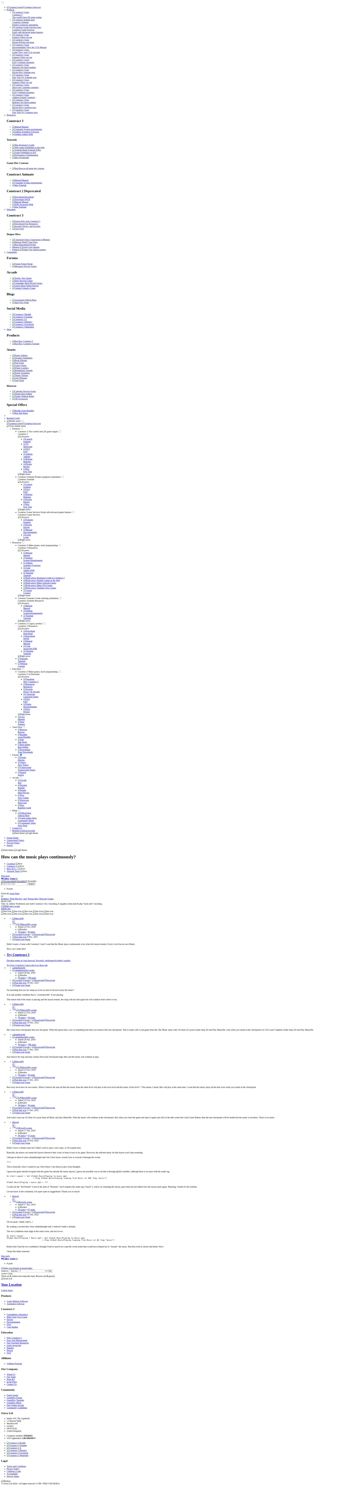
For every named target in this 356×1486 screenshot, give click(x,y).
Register (10, 418)
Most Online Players (29, 286)
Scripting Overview (30, 132)
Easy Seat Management (17, 1340)
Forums (15, 755)
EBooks (23, 360)
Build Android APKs (31, 150)
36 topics (22, 978)
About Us (11, 1374)
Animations (27, 358)
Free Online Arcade (15, 1405)
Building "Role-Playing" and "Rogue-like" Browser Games (27, 899)
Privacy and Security (31, 226)
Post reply (5, 876)
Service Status (13, 1476)
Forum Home (26, 264)
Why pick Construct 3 (30, 221)
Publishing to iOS (28, 152)
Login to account (27, 830)
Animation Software (15, 1304)
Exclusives (23, 399)
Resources (11, 115)
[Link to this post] (19, 937)
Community (12, 252)
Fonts (21, 363)
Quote (27, 939)
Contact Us (17, 828)
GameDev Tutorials (15, 1400)
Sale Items (23, 413)
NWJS (27, 199)
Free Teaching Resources (18, 1343)
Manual (24, 127)
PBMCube (6, 909)
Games (23, 365)
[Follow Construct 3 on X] (19, 319)
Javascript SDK (26, 204)
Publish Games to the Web (48, 580)
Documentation (13, 1322)
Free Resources (31, 224)
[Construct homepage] (24, 7)
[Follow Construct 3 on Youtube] (22, 317)
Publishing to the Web (34, 147)
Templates (25, 373)
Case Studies (12, 1327)
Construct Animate (39, 477)
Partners (10, 1348)
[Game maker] (24, 423)
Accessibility (12, 1474)
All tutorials (23, 157)
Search (10, 845)
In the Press (12, 1382)
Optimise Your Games (46, 588)
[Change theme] (25, 833)
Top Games (26, 278)
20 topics (22, 1135)
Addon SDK (27, 134)
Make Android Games (46, 583)
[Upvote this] (21, 934)
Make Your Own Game (17, 1317)
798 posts (32, 978)
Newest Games (26, 281)
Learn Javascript (14, 1345)
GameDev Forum (14, 1398)
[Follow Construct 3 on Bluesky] (22, 322)
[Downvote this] (43, 934)
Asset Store (17, 727)
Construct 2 (30, 623)
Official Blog (30, 300)
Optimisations (32, 155)
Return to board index (22, 1268)
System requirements (32, 129)
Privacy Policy (13, 1469)
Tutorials (22, 185)
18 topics (22, 932)
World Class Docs (29, 242)
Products (10, 10)
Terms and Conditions (16, 1466)
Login (17, 418)
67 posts (31, 1135)
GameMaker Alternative (17, 1314)
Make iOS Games (44, 585)
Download (29, 197)
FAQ (21, 229)
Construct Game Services (45, 512)
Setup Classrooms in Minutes (37, 239)
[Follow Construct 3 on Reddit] (21, 314)
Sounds (29, 370)
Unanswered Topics (15, 840)
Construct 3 (38, 431)
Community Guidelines (17, 1408)
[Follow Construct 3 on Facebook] (23, 324)
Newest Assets (29, 391)
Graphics (24, 368)
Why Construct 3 (14, 1338)
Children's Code (14, 1471)
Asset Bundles (27, 410)
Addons (24, 355)
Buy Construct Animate (28, 344)
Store (9, 329)
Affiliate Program (14, 1363)
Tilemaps (22, 378)
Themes (24, 375)
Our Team (11, 1377)
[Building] (2, 896)
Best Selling (26, 394)
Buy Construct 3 (25, 341)
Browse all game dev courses (31, 168)
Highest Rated (27, 396)
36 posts (31, 932)
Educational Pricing (27, 244)
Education (11, 209)
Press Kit (11, 1379)
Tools (21, 380)
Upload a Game (28, 288)
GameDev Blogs (14, 1403)
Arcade (15, 778)
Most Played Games (33, 283)
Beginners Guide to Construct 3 (50, 578)
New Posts (24, 302)
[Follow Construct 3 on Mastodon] (23, 327)
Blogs (15, 810)
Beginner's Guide (26, 145)
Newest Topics (30, 266)
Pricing (10, 1319)
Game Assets (12, 1395)
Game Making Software (17, 1301)
